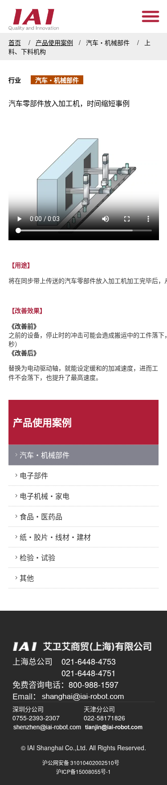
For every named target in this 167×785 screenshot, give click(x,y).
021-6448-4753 (88, 661)
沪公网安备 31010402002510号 (83, 762)
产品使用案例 (54, 42)
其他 (27, 578)
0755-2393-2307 (36, 717)
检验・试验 (37, 557)
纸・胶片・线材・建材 (55, 537)
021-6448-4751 (88, 672)
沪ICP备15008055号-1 (83, 771)
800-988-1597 (93, 684)
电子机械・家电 (44, 496)
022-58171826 (104, 717)
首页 (14, 42)
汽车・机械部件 (44, 455)
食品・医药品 (41, 516)
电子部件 (34, 475)
